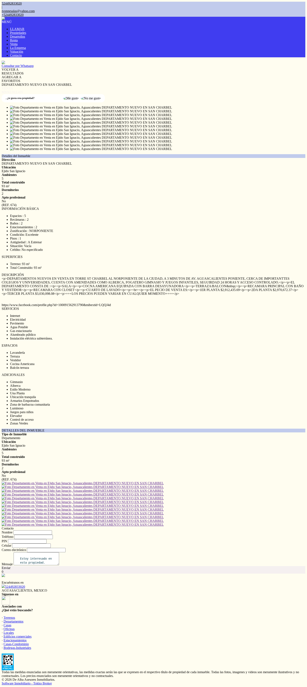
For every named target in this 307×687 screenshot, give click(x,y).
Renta (14, 40)
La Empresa (18, 48)
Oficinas (9, 629)
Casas (7, 625)
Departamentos (13, 621)
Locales (9, 632)
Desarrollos (17, 36)
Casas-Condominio (16, 644)
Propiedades (18, 33)
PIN (4, 541)
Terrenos (9, 617)
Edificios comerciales (18, 636)
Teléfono (7, 536)
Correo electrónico (14, 550)
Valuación (16, 51)
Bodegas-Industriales (17, 648)
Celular (6, 545)
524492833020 (15, 586)
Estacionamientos (15, 640)
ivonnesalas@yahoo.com (18, 11)
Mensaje (7, 564)
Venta (14, 44)
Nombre (7, 532)
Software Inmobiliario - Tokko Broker (27, 683)
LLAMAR (17, 29)
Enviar (6, 568)
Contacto (16, 55)
